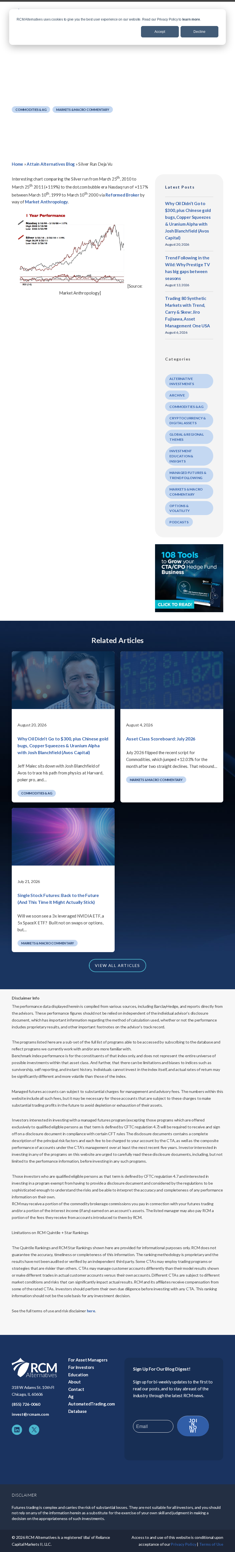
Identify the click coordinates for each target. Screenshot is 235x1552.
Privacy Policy (183, 1544)
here (91, 1310)
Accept (159, 32)
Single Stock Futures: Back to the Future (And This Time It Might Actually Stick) (58, 898)
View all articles (117, 965)
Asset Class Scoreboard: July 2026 (160, 738)
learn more (191, 19)
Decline (199, 32)
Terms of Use (211, 1544)
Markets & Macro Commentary (82, 109)
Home (17, 164)
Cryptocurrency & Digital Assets (187, 420)
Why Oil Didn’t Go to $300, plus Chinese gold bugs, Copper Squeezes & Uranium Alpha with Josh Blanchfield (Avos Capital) (62, 745)
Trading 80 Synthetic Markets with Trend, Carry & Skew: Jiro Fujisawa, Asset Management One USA (187, 312)
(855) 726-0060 (26, 1404)
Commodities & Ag (30, 109)
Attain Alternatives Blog (51, 164)
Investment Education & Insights (181, 456)
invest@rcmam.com (30, 1414)
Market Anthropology (46, 201)
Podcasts (178, 522)
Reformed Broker (122, 194)
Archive (177, 395)
